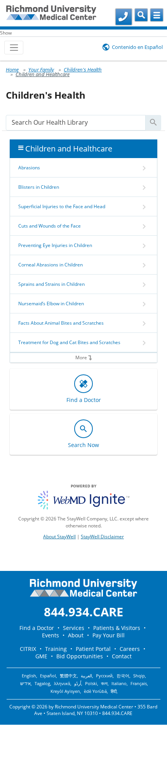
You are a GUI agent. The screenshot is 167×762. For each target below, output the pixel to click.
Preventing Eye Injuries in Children (55, 245)
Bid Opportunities (79, 656)
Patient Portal (93, 648)
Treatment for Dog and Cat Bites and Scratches (69, 342)
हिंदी (114, 691)
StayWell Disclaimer (102, 536)
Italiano (119, 683)
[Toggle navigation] (13, 47)
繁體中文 (68, 675)
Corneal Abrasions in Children (50, 264)
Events (50, 635)
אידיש (25, 683)
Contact (122, 656)
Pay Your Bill (108, 635)
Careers (130, 648)
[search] (76, 122)
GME (41, 656)
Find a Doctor (36, 628)
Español (48, 675)
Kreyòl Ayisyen (65, 691)
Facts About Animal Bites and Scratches (61, 323)
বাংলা (104, 683)
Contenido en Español (137, 46)
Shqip (139, 675)
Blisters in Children (38, 187)
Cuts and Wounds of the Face (49, 226)
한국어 (123, 675)
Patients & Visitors (116, 628)
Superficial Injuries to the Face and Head (61, 206)
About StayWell (59, 536)
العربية (86, 675)
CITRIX (28, 648)
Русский (104, 675)
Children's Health (83, 69)
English (29, 675)
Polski (91, 683)
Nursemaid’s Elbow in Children (51, 303)
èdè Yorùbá (95, 691)
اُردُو (77, 683)
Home (12, 69)
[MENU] (157, 15)
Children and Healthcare (43, 74)
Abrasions (29, 167)
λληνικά (62, 683)
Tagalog (42, 683)
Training (56, 648)
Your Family (41, 69)
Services (73, 628)
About (76, 635)
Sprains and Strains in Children (51, 284)
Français (138, 683)
